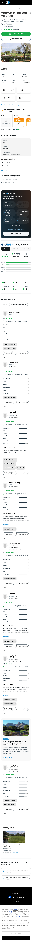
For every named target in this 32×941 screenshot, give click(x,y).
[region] (16, 923)
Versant (15, 909)
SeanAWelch (14, 766)
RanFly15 (12, 656)
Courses (8, 8)
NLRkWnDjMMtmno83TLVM (19, 312)
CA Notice (16, 901)
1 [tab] (14, 59)
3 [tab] (17, 59)
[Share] (30, 13)
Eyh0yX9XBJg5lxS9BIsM (18, 483)
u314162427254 (15, 544)
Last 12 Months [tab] (25, 249)
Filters (5, 304)
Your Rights (18, 916)
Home (2, 8)
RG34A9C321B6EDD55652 (19, 363)
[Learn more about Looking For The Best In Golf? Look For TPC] (16, 728)
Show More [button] (5, 171)
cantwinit (12, 412)
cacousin (12, 593)
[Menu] (2, 2)
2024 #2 (4, 182)
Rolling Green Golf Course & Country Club (11, 845)
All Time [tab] (6, 249)
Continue (16, 938)
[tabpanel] (16, 52)
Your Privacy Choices (18, 897)
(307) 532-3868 (8, 24)
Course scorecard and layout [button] (11, 105)
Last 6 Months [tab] (15, 249)
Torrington (24, 8)
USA (13, 8)
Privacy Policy (16, 893)
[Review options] (28, 312)
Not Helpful (23, 353)
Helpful (9, 353)
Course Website (8, 27)
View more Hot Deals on (7, 129)
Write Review (15, 852)
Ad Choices (16, 889)
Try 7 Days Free (16, 234)
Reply (4, 357)
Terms (10, 911)
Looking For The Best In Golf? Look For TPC (14, 743)
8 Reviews (16, 30)
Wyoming (17, 8)
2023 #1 (10, 182)
